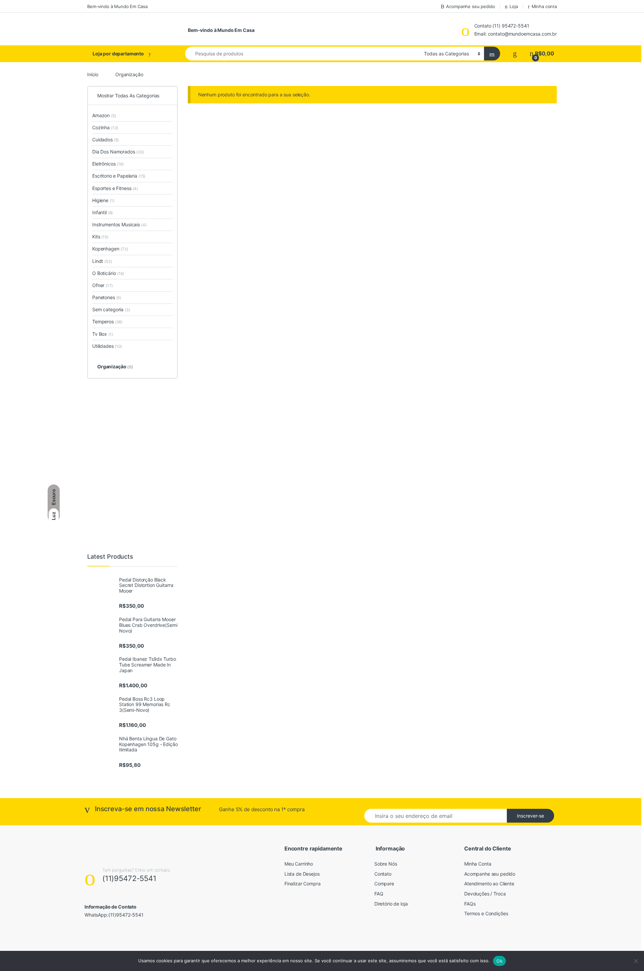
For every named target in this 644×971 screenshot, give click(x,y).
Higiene (103, 200)
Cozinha (105, 127)
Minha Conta (477, 864)
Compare (384, 883)
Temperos (107, 321)
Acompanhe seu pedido (470, 6)
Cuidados (105, 139)
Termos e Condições (486, 913)
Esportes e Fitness (115, 188)
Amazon (104, 115)
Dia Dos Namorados (118, 151)
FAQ (378, 893)
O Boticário (108, 273)
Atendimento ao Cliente (489, 883)
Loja (513, 6)
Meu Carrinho (298, 864)
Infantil (102, 212)
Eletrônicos (108, 164)
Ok (499, 961)
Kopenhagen (110, 248)
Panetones (106, 297)
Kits (100, 236)
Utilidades (107, 346)
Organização (115, 366)
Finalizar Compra (302, 883)
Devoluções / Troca (484, 893)
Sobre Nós (385, 864)
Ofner (102, 285)
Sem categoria (111, 309)
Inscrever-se (530, 816)
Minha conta (544, 6)
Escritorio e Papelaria (118, 176)
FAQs (469, 904)
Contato (382, 874)
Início (92, 74)
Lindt (102, 261)
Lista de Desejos (302, 874)
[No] (635, 961)
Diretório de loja (391, 904)
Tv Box (102, 334)
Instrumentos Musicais (119, 224)
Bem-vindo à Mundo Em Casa (117, 6)
